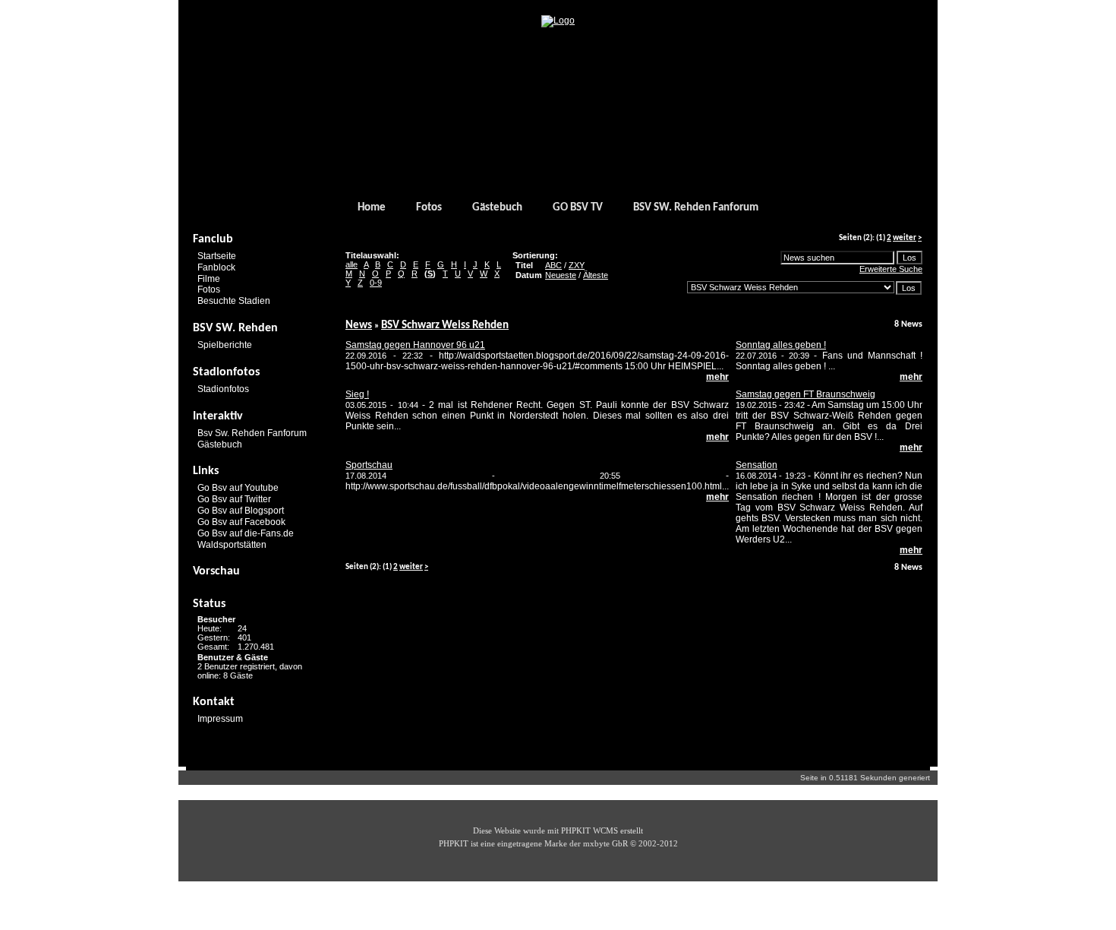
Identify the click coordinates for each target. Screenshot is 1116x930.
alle (351, 264)
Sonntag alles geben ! (781, 345)
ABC (553, 265)
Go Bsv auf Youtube (238, 487)
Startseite (216, 256)
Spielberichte (224, 345)
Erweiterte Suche (890, 269)
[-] (558, 20)
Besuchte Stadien (233, 301)
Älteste (595, 275)
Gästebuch (497, 208)
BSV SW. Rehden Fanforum (695, 208)
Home (372, 208)
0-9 (376, 282)
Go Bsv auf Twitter (234, 499)
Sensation (756, 465)
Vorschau (216, 571)
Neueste (560, 275)
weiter (904, 238)
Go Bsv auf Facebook (241, 522)
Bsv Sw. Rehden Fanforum (252, 433)
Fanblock (216, 267)
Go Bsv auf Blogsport (240, 510)
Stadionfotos (223, 389)
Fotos (429, 208)
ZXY (577, 265)
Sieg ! (357, 394)
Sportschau (368, 465)
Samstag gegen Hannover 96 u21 (415, 345)
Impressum (220, 718)
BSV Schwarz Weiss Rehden (445, 325)
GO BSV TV (578, 208)
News (358, 325)
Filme (208, 278)
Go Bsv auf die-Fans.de (245, 533)
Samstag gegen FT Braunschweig (805, 394)
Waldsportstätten (231, 544)
